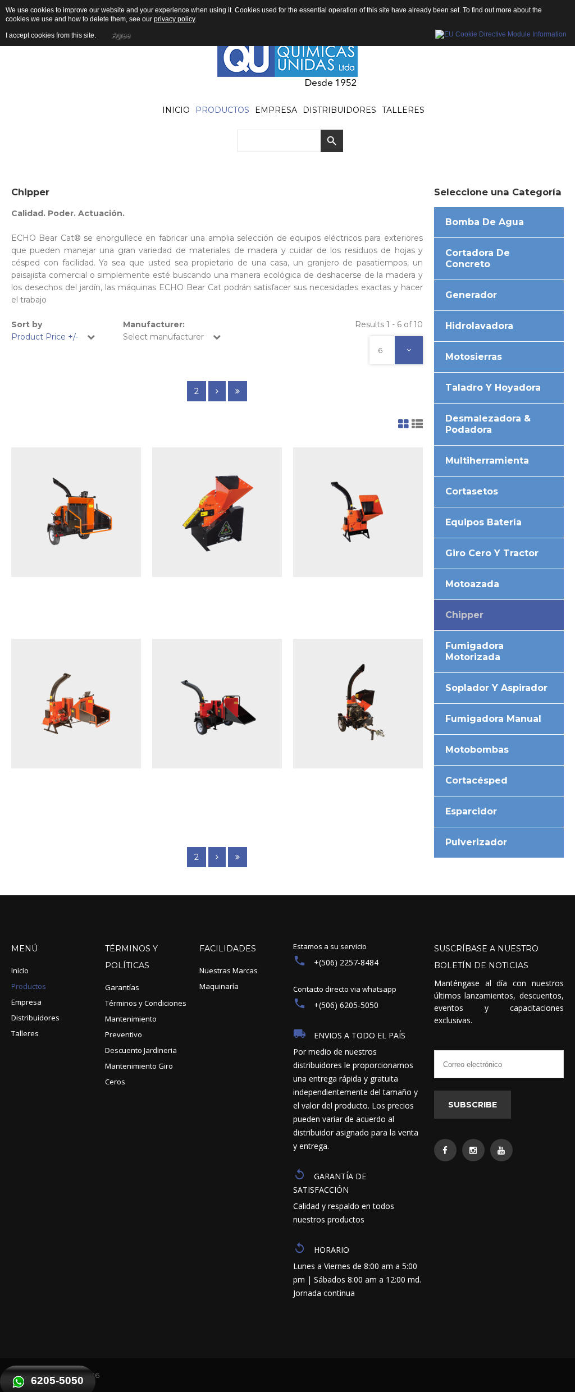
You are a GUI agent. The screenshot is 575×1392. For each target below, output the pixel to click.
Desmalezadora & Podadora (488, 424)
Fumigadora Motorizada (474, 651)
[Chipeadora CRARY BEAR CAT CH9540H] (76, 703)
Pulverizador (476, 842)
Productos (28, 986)
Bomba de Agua (484, 222)
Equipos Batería (483, 522)
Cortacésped (476, 780)
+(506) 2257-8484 (346, 962)
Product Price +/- (44, 337)
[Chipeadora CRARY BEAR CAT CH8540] (358, 512)
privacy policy (174, 19)
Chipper (464, 615)
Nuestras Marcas (228, 970)
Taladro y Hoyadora (493, 387)
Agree (121, 35)
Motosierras (473, 356)
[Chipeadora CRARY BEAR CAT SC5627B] (358, 703)
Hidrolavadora (479, 325)
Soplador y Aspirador (496, 688)
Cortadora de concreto (477, 258)
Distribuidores (35, 1018)
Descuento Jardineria (141, 1050)
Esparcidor (471, 811)
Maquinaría (219, 986)
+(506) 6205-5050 (346, 1005)
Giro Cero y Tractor (492, 553)
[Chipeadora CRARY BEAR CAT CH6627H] (76, 512)
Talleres (25, 1033)
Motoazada (472, 584)
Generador (471, 295)
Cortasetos (471, 491)
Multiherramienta (487, 460)
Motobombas (477, 749)
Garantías (122, 987)
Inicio (20, 970)
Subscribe (472, 1105)
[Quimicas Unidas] (287, 65)
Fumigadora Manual (493, 718)
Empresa (26, 1002)
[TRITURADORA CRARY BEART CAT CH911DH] (217, 703)
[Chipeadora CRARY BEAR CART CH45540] (217, 512)
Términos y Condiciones (145, 1003)
